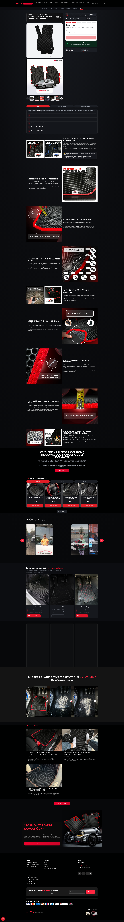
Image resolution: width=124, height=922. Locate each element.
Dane (56, 8)
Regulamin (29, 881)
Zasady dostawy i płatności (33, 879)
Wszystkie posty (62, 803)
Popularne (38, 481)
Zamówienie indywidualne (42, 843)
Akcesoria (74, 8)
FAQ (45, 864)
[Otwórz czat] (3, 919)
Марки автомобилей (31, 862)
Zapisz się (90, 891)
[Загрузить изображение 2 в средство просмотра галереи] (42, 98)
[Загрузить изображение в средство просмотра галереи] (31, 98)
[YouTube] (90, 873)
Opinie (80, 8)
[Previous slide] (22, 540)
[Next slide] (102, 540)
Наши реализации (31, 866)
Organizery (85, 481)
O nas (45, 862)
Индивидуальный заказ (32, 864)
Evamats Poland (40, 912)
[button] (39, 2)
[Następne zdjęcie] (60, 77)
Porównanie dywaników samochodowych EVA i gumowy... (43, 753)
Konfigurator (45, 8)
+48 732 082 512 (95, 3)
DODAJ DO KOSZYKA (35, 505)
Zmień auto (92, 14)
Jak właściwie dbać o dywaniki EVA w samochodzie (42, 789)
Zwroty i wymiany (30, 883)
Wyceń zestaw (62, 470)
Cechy (68, 8)
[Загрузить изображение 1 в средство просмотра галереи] (37, 98)
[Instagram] (83, 873)
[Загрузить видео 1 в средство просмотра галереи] (47, 98)
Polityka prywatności (31, 877)
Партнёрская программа (50, 868)
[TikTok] (87, 873)
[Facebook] (80, 873)
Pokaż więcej (61, 511)
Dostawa (62, 8)
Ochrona (62, 481)
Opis (51, 8)
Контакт (46, 866)
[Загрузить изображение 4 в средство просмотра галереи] (57, 98)
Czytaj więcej (27, 841)
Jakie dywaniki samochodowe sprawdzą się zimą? (78, 753)
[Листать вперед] (61, 98)
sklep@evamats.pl (82, 865)
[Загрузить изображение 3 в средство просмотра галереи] (52, 98)
